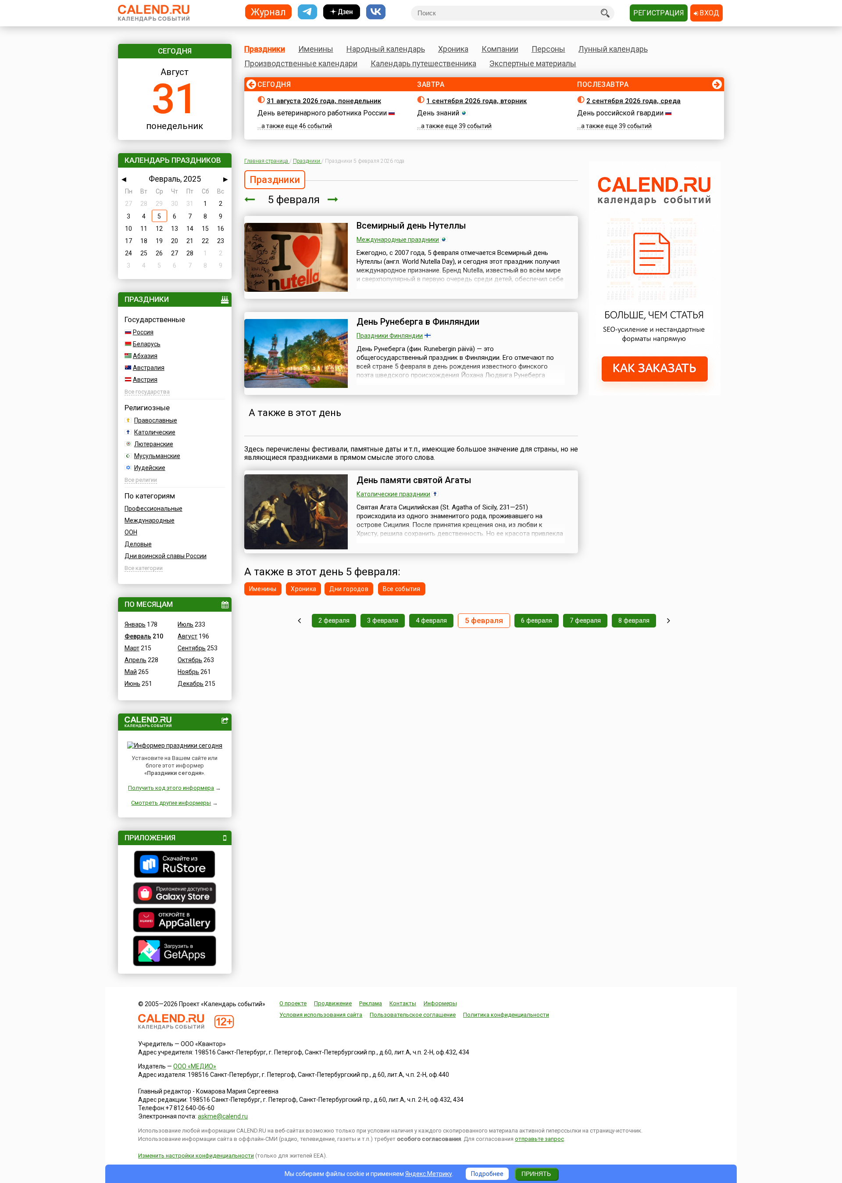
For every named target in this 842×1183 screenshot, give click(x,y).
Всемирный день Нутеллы (411, 225)
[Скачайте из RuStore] (175, 865)
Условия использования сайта (320, 1014)
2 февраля (334, 620)
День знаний (438, 113)
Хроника (453, 49)
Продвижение (333, 1003)
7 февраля (585, 620)
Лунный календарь (613, 49)
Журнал (268, 11)
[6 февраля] (333, 200)
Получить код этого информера (171, 788)
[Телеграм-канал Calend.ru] (307, 12)
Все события (402, 588)
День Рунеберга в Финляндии (418, 321)
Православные (155, 420)
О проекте (293, 1003)
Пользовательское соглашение (413, 1014)
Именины (315, 49)
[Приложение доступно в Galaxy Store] (175, 894)
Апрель (135, 659)
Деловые (138, 544)
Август (187, 636)
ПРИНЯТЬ (536, 1173)
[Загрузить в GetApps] (175, 952)
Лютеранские (153, 444)
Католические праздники (393, 494)
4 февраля (431, 620)
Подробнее (487, 1173)
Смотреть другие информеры (171, 802)
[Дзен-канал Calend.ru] (341, 12)
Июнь (132, 683)
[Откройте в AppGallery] (175, 921)
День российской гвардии (620, 113)
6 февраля (536, 620)
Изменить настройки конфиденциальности (196, 1155)
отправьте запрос (539, 1139)
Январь (135, 624)
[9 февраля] (668, 620)
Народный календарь (385, 49)
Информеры (440, 1003)
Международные (150, 520)
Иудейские (149, 467)
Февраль (138, 636)
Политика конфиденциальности (506, 1014)
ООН (131, 532)
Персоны (548, 49)
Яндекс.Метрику (428, 1173)
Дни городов (348, 588)
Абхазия (145, 355)
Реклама (370, 1003)
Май (131, 671)
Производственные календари (300, 63)
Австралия (148, 367)
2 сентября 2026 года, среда (633, 101)
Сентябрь (192, 648)
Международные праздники (398, 239)
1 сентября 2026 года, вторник (476, 101)
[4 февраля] (249, 200)
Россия (143, 332)
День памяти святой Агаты (414, 480)
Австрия (145, 379)
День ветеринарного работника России (322, 113)
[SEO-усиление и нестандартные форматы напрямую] (655, 393)
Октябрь (190, 659)
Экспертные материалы (532, 63)
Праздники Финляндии (390, 335)
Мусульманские (157, 455)
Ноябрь (188, 671)
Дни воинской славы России (166, 555)
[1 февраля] (299, 620)
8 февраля (633, 620)
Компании (500, 49)
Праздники (264, 49)
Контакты (402, 1003)
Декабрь (190, 683)
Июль (185, 624)
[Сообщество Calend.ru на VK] (375, 12)
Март (132, 648)
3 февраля (382, 620)
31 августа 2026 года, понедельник (324, 101)
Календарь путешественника (423, 63)
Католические (154, 432)
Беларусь (147, 344)
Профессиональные (153, 508)
